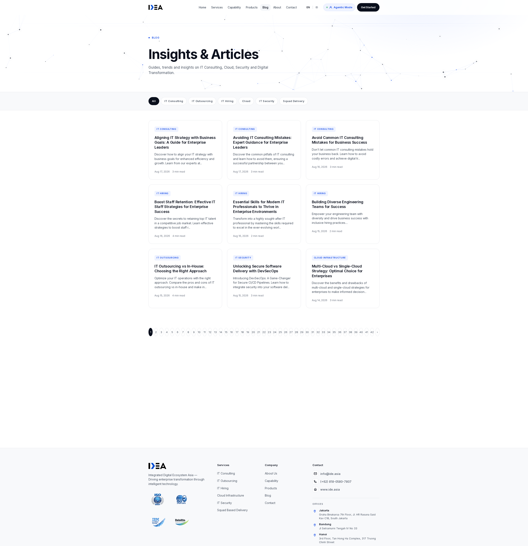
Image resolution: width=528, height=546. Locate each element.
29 (301, 332)
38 (350, 332)
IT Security (266, 101)
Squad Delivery (293, 101)
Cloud (246, 101)
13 (215, 332)
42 (372, 332)
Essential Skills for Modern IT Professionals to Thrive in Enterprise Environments (259, 207)
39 (355, 332)
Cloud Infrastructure (230, 495)
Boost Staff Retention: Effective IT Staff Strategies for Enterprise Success (184, 207)
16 (231, 332)
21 (258, 332)
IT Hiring (227, 101)
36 (339, 332)
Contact (291, 7)
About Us (271, 473)
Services (217, 7)
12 (210, 332)
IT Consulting (173, 101)
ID (317, 7)
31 (312, 332)
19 (247, 332)
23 (269, 332)
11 (205, 332)
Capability (234, 7)
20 (253, 332)
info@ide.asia (330, 474)
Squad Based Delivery (232, 510)
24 (274, 332)
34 (328, 332)
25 (280, 332)
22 (264, 332)
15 (226, 332)
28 (296, 332)
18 (242, 332)
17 (237, 332)
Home (202, 7)
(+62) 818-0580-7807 (335, 481)
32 (318, 332)
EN (308, 7)
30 (307, 332)
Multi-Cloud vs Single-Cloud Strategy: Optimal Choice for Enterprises (337, 271)
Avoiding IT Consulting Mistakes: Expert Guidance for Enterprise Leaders (262, 142)
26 (285, 332)
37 (345, 332)
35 (334, 332)
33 (323, 332)
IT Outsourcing (202, 101)
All (154, 101)
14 (220, 332)
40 (361, 332)
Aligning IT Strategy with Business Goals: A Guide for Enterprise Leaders (185, 142)
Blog (265, 7)
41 (366, 332)
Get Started (368, 7)
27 (291, 332)
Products (252, 7)
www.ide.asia (330, 489)
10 (199, 332)
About (277, 7)
